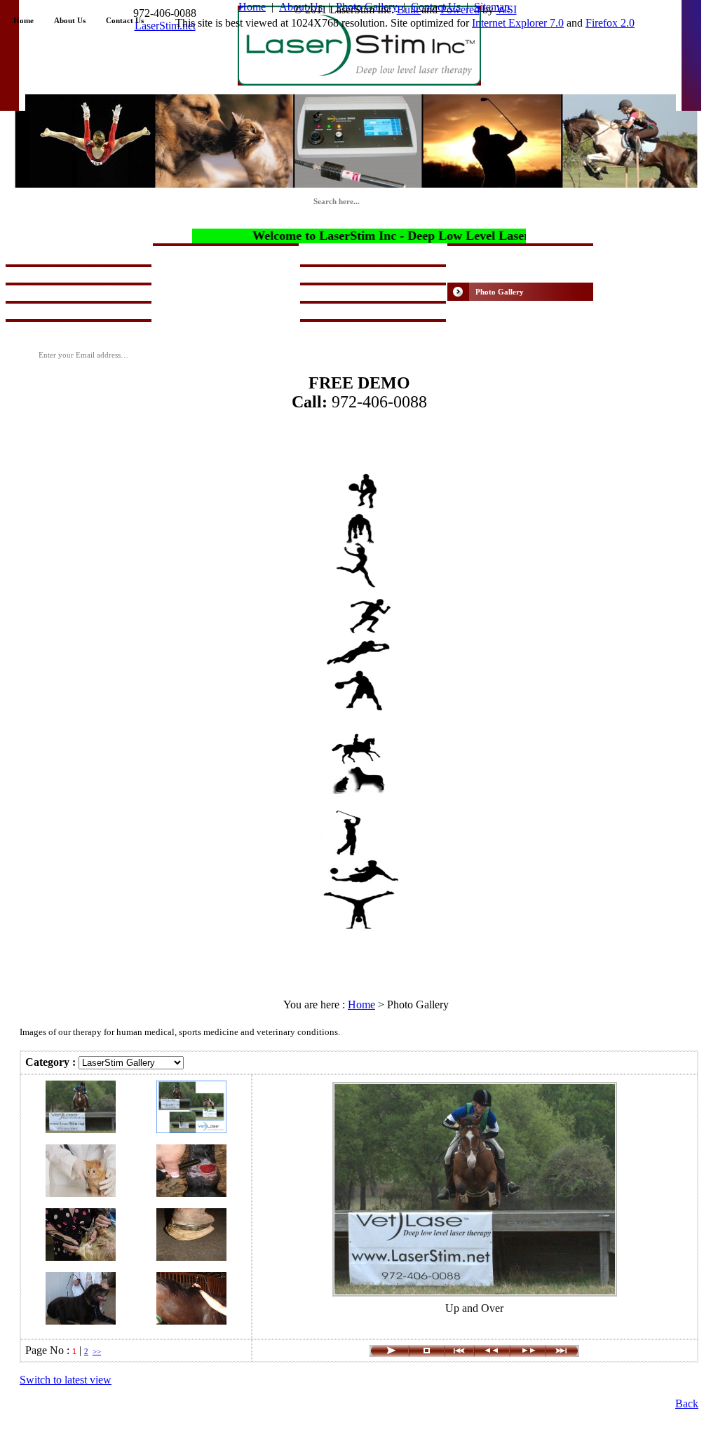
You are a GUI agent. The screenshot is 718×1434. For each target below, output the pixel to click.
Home (23, 20)
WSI (506, 9)
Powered (460, 9)
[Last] (562, 1353)
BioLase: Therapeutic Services (232, 273)
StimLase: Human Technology (84, 252)
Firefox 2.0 (610, 23)
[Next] (528, 1353)
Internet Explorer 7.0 (518, 23)
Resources (198, 328)
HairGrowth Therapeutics (519, 255)
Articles (194, 310)
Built (409, 9)
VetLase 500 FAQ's (213, 292)
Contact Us (125, 20)
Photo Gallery (499, 292)
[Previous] (492, 1353)
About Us (70, 20)
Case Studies (496, 310)
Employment (496, 328)
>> (97, 1351)
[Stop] (427, 1353)
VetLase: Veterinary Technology (382, 252)
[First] (459, 1353)
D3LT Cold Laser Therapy (519, 273)
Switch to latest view (65, 1380)
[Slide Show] (389, 1353)
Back (686, 1403)
